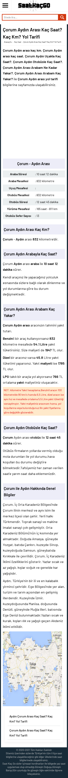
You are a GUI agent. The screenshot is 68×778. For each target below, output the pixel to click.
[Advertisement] (34, 123)
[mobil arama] (62, 17)
